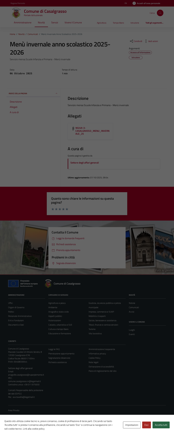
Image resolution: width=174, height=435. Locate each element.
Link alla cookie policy (34, 429)
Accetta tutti (161, 425)
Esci (147, 425)
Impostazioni (131, 425)
